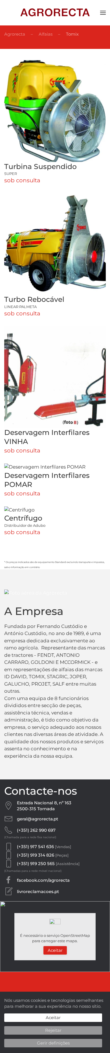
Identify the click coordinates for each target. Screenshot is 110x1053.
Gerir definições (53, 1043)
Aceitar (55, 950)
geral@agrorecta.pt (37, 819)
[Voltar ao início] (55, 12)
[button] (103, 12)
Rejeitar (53, 1030)
